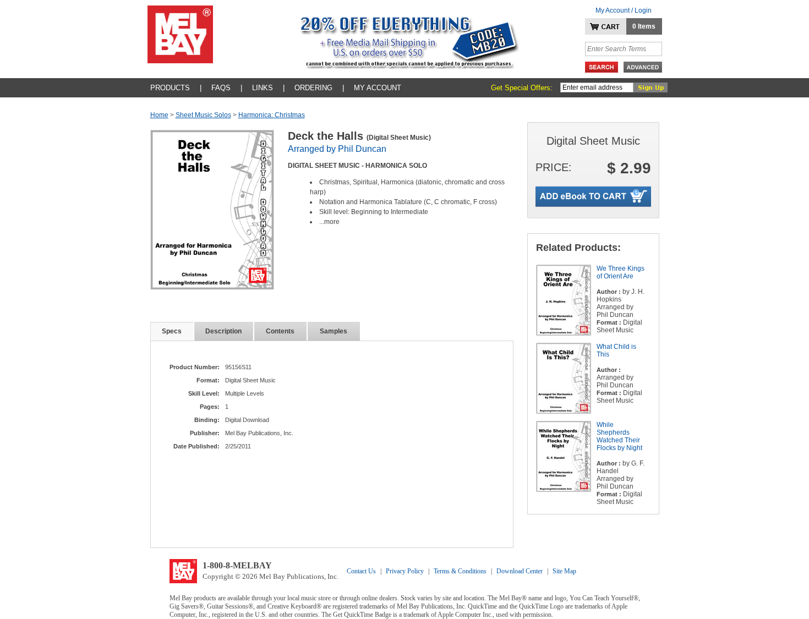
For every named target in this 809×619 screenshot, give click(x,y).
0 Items (643, 26)
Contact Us (361, 571)
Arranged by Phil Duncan (337, 149)
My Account (377, 88)
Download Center (519, 571)
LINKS (262, 88)
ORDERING (313, 88)
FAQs (221, 88)
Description (223, 331)
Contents (280, 331)
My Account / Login (623, 10)
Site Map (564, 571)
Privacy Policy (405, 571)
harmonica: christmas (271, 115)
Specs (172, 331)
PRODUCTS (170, 88)
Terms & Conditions (460, 571)
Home (159, 115)
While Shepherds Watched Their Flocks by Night (619, 436)
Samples (333, 331)
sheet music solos (203, 115)
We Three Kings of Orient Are (620, 272)
